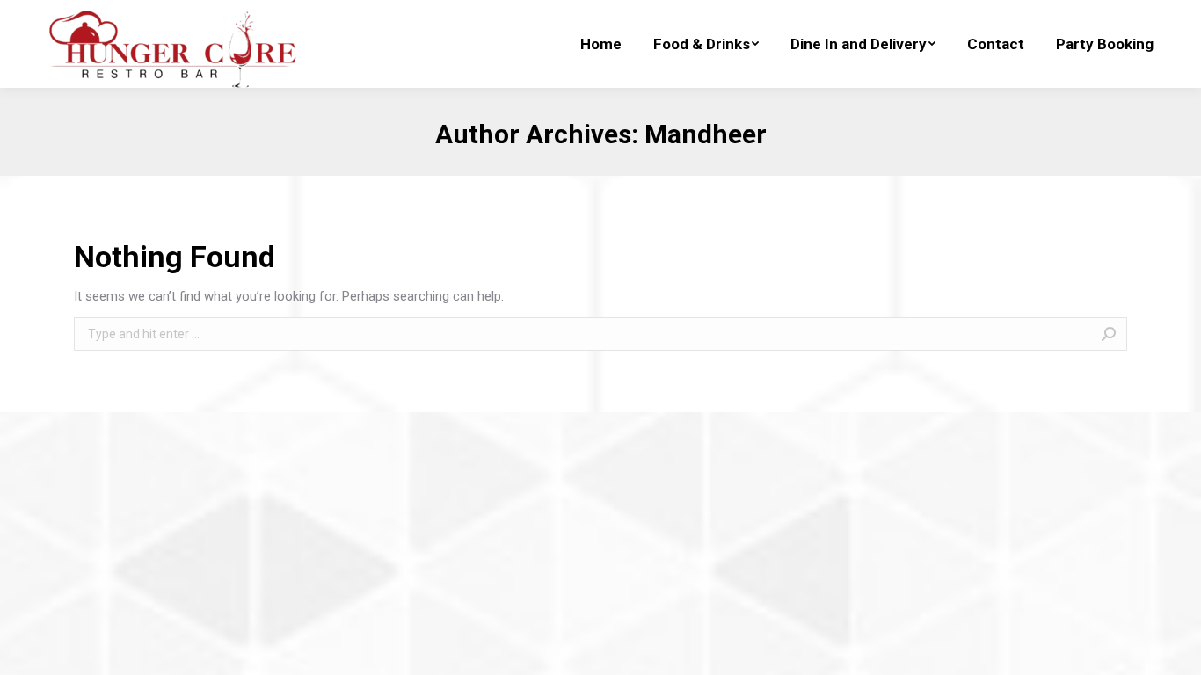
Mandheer (705, 134)
